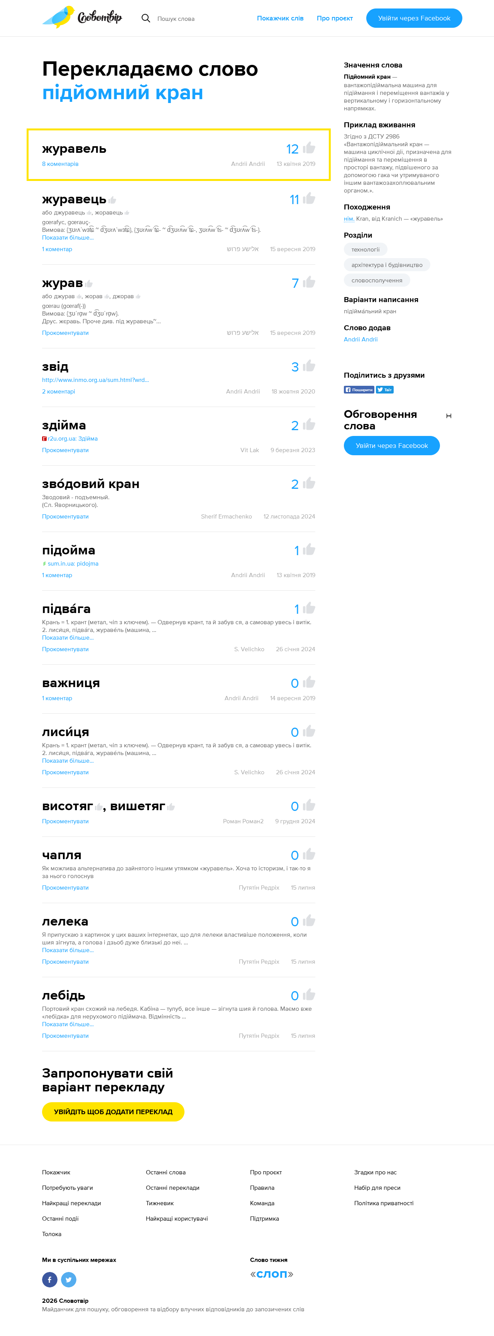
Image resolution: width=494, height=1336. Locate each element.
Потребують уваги (67, 1187)
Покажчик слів (280, 18)
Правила (262, 1187)
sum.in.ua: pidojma (73, 563)
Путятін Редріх (259, 887)
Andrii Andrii (361, 339)
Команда (262, 1202)
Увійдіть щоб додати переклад (113, 1112)
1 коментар (57, 248)
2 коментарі (58, 391)
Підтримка (264, 1218)
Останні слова (166, 1172)
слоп (272, 1274)
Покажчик (56, 1172)
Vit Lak (249, 449)
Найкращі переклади (71, 1202)
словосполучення (377, 280)
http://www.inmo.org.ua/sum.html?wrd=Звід (96, 379)
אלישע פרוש (243, 248)
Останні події (60, 1218)
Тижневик (160, 1202)
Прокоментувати (65, 332)
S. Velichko (249, 648)
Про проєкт (335, 18)
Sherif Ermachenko (226, 516)
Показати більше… (68, 237)
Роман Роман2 (243, 820)
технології (366, 249)
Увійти (414, 18)
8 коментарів (60, 163)
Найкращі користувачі (177, 1218)
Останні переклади (173, 1187)
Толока (51, 1233)
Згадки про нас (375, 1172)
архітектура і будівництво (387, 264)
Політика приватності (384, 1202)
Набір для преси (377, 1187)
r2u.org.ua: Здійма (73, 438)
